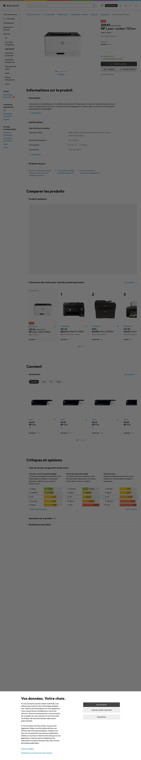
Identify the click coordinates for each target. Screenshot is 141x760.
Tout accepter (101, 705)
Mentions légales (27, 749)
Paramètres (101, 717)
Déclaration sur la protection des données (36, 753)
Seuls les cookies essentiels (101, 710)
